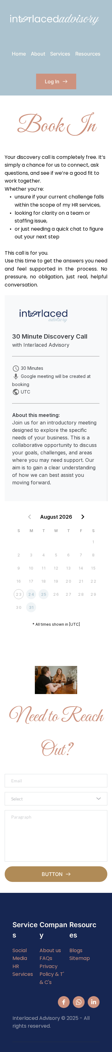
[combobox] (56, 798)
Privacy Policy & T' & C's (52, 974)
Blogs (75, 950)
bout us (52, 950)
